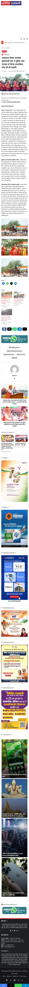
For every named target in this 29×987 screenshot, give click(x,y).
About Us (9, 976)
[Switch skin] (21, 39)
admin (5, 71)
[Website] (14, 378)
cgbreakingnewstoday (15, 351)
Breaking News (14, 347)
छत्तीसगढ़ (15, 358)
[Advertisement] (14, 21)
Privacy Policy (22, 976)
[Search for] (24, 39)
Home (4, 48)
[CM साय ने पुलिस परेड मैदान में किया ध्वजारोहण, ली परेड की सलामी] (19, 295)
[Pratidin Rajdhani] (11, 3)
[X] (13, 931)
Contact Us (15, 976)
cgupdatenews (9, 354)
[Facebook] (11, 931)
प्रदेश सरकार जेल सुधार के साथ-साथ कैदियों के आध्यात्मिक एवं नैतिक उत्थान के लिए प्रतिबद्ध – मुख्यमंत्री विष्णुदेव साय (7, 446)
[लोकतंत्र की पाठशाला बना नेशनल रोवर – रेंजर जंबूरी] (21, 438)
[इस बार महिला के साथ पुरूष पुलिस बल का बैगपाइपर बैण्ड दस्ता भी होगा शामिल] (6, 295)
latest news (21, 354)
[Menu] (27, 39)
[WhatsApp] (18, 931)
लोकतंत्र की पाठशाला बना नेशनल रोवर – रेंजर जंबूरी (20, 444)
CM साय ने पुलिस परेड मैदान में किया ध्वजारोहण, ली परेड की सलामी (19, 300)
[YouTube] (14, 931)
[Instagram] (16, 931)
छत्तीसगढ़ (8, 48)
